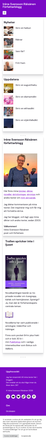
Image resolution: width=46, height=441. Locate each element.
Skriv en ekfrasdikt (25, 108)
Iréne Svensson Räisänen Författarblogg (19, 5)
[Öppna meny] (4, 13)
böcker (22, 191)
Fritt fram (20, 63)
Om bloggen (10, 411)
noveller (8, 194)
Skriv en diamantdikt (26, 96)
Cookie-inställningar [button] (11, 436)
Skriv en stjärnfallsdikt (27, 120)
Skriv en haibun (23, 27)
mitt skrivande (28, 197)
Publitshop (15, 342)
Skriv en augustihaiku (26, 85)
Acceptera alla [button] (26, 436)
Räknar (19, 39)
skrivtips (31, 194)
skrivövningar (19, 194)
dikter (29, 191)
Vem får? (20, 51)
